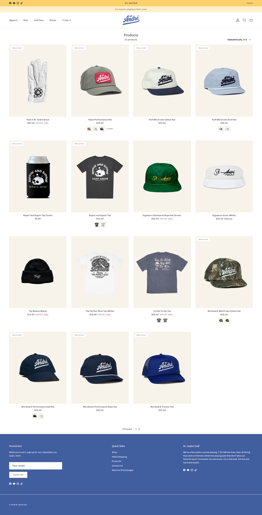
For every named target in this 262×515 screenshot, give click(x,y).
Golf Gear (39, 20)
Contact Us (117, 466)
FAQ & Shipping (119, 457)
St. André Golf (21, 505)
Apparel (13, 20)
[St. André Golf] (131, 20)
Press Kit (116, 461)
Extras (53, 20)
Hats (25, 20)
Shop (114, 452)
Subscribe (18, 474)
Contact (250, 3)
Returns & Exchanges (122, 470)
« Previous (127, 429)
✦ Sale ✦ (66, 20)
